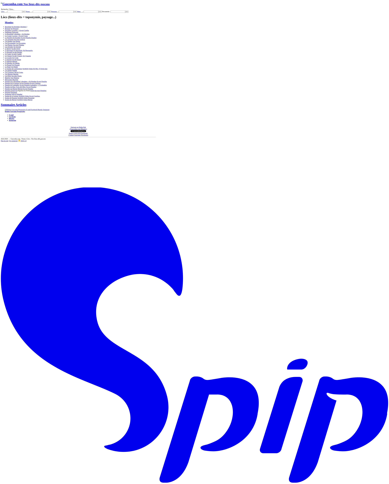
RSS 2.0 (23, 141)
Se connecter (13, 141)
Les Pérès (8, 76)
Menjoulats (8, 80)
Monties (9, 22)
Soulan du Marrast (11, 100)
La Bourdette (9, 34)
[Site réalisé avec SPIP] (194, 482)
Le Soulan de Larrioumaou (13, 69)
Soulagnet (8, 94)
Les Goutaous (9, 72)
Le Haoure (8, 59)
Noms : (29, 11)
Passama (7, 92)
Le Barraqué (9, 50)
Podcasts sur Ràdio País (78, 127)
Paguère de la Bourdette (12, 81)
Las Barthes (8, 41)
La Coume (8, 36)
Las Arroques (9, 39)
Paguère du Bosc (10, 87)
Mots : (80, 11)
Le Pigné (8, 67)
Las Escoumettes (10, 43)
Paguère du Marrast (11, 89)
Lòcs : (4, 11)
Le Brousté (8, 52)
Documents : (106, 11)
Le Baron (8, 49)
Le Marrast (8, 61)
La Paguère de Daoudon (12, 38)
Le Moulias (8, 63)
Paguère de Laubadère (12, 85)
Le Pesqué (8, 65)
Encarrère (8, 30)
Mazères (7, 78)
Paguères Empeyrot (11, 90)
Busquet (7, 28)
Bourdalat (8, 27)
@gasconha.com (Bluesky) (78, 129)
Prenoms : (54, 11)
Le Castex (8, 54)
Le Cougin (8, 58)
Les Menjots (9, 74)
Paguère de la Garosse (12, 83)
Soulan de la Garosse (11, 96)
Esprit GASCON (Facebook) (78, 133)
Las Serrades (9, 47)
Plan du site (4, 141)
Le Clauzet (8, 56)
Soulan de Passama (11, 98)
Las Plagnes (9, 45)
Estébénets (8, 32)
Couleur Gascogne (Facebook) (78, 135)
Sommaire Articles (13, 104)
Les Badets (8, 70)
